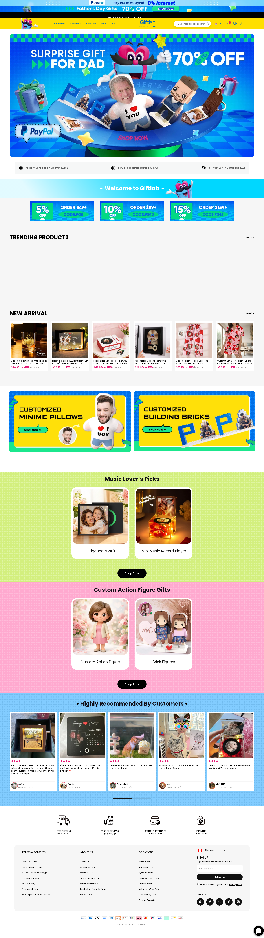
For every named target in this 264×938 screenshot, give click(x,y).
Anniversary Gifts (147, 867)
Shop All (130, 573)
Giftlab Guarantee (89, 883)
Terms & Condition (31, 878)
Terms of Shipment (89, 878)
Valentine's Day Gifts (149, 889)
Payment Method (30, 889)
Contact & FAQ (87, 872)
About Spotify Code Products (36, 894)
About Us (84, 861)
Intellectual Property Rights (93, 889)
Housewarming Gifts (149, 878)
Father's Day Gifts (147, 900)
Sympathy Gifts (146, 872)
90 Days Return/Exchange (34, 872)
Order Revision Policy (32, 867)
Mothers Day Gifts (147, 894)
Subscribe (220, 877)
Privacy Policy (28, 883)
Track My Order (29, 861)
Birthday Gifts (145, 861)
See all (248, 237)
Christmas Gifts (146, 883)
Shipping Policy (87, 867)
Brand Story (86, 894)
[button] (192, 24)
